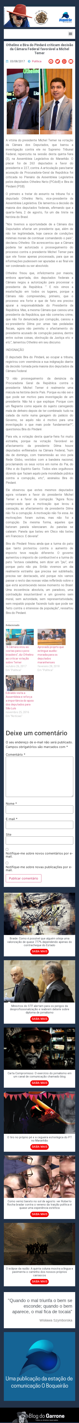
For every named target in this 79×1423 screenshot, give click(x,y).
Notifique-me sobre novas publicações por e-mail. (39, 868)
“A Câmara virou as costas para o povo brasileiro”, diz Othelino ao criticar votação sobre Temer (20, 654)
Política (36, 61)
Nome (11, 803)
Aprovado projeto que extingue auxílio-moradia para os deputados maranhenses (51, 654)
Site (8, 834)
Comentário (15, 754)
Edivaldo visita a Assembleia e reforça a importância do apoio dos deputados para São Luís (20, 700)
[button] (70, 34)
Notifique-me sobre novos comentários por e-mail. (39, 855)
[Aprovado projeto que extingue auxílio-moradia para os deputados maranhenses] (52, 637)
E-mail (11, 818)
